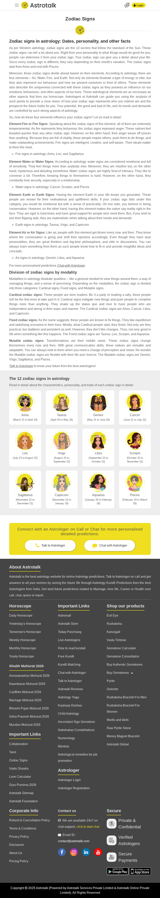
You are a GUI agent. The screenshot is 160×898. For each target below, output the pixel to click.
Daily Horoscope (20, 615)
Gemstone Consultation (123, 656)
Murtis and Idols (118, 719)
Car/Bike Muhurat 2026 (25, 692)
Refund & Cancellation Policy (29, 820)
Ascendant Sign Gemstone (76, 721)
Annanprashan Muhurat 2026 (29, 675)
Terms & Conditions (22, 828)
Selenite (112, 689)
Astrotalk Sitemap (21, 793)
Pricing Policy (18, 861)
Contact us (67, 811)
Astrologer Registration (74, 788)
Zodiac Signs (18, 760)
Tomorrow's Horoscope (25, 632)
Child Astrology (68, 713)
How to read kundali (72, 648)
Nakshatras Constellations (76, 730)
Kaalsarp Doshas (70, 705)
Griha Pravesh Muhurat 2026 (29, 716)
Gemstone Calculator (121, 648)
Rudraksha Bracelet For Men (127, 697)
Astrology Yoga (68, 697)
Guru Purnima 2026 (22, 784)
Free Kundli (66, 656)
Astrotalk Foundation (23, 801)
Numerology (66, 738)
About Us (15, 853)
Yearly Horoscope (21, 656)
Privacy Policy (19, 836)
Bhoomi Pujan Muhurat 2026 (29, 708)
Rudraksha (114, 623)
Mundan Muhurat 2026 (24, 724)
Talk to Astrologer (21, 366)
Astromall (64, 615)
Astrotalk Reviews (70, 689)
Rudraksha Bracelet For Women (123, 708)
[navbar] (16, 5)
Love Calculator (20, 776)
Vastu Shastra (18, 768)
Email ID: (73, 838)
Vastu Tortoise (116, 640)
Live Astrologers (69, 640)
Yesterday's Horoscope (25, 623)
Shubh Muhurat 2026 (26, 666)
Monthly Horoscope (22, 648)
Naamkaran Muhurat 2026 (27, 683)
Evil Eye (112, 615)
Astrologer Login (69, 780)
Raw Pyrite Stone (119, 728)
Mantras (63, 746)
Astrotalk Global (118, 744)
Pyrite (111, 681)
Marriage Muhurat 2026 (25, 700)
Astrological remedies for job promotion (77, 757)
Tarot (12, 752)
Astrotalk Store (68, 623)
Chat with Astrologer (71, 265)
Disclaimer (16, 844)
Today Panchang (69, 632)
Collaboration (18, 744)
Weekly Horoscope (22, 640)
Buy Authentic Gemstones (124, 664)
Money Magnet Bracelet (123, 736)
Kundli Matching (69, 664)
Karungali (113, 632)
